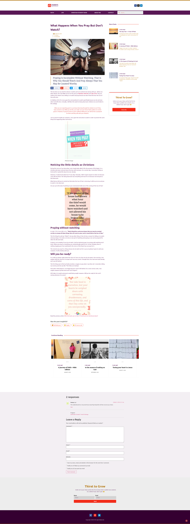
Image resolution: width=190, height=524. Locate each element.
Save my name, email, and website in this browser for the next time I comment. (88, 462)
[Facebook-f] (135, 5)
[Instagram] (138, 5)
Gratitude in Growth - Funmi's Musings (79, 414)
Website (68, 456)
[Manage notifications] (186, 521)
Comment (69, 426)
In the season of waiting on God (128, 61)
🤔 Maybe (67, 325)
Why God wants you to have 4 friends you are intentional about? (81, 316)
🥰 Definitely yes (56, 325)
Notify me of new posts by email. (76, 468)
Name (68, 444)
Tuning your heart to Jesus (126, 75)
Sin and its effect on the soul (122, 367)
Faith (52, 12)
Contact (111, 12)
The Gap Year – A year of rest (127, 31)
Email (68, 450)
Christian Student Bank (79, 12)
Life (62, 12)
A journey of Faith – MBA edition (128, 46)
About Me (97, 12)
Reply (72, 407)
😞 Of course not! (77, 325)
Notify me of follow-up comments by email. (78, 465)
